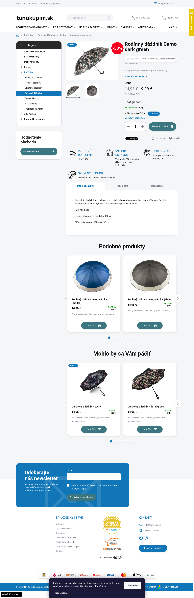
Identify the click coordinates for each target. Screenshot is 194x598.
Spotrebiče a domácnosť (35, 51)
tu (105, 586)
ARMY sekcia (30, 114)
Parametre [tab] (122, 186)
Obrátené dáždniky (33, 88)
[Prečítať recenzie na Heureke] (112, 525)
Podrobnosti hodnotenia (165, 59)
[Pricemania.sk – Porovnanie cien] (112, 543)
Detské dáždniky (32, 98)
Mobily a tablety (31, 62)
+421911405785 (152, 530)
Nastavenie (61, 593)
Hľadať (109, 18)
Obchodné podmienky (26, 3)
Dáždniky (28, 72)
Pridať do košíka (160, 126)
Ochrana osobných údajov (67, 546)
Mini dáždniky (31, 103)
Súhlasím (133, 585)
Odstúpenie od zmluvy (66, 538)
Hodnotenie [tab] (157, 186)
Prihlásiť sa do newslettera (81, 497)
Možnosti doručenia (135, 118)
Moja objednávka (63, 529)
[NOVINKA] (94, 383)
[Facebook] (141, 538)
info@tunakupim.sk (153, 525)
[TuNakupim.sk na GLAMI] (112, 557)
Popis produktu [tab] (85, 186)
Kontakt (59, 551)
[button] (109, 337)
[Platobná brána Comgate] (97, 575)
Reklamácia (61, 533)
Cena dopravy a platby (50, 3)
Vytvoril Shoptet (149, 587)
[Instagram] (147, 538)
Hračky (27, 67)
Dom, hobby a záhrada (34, 119)
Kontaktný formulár (153, 548)
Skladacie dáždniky (33, 77)
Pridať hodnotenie (31, 151)
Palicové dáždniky (33, 93)
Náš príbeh (60, 524)
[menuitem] (33, 27)
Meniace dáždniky (33, 83)
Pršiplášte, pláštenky (34, 109)
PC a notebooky (31, 57)
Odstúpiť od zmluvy (11, 594)
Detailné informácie (134, 76)
